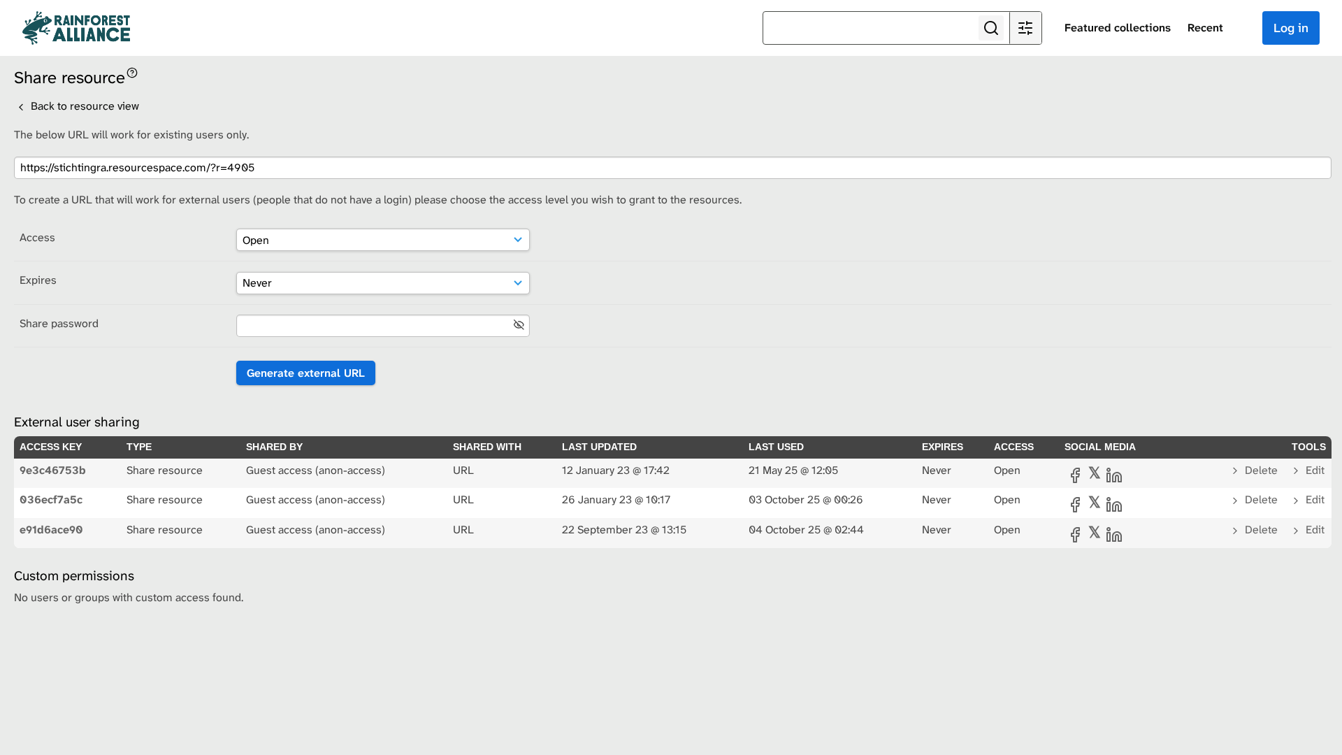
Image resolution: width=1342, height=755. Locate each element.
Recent (1205, 27)
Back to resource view (83, 106)
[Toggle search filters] (1025, 28)
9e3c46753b (53, 470)
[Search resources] (991, 28)
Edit (1314, 470)
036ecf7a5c (51, 499)
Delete (1261, 470)
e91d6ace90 (51, 529)
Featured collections (1118, 27)
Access (37, 237)
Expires (38, 280)
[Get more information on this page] (132, 71)
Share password (59, 323)
